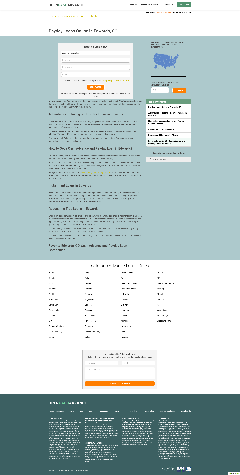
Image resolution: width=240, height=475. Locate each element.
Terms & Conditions (167, 411)
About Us (169, 5)
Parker (124, 331)
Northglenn (126, 326)
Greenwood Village (129, 283)
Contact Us (104, 411)
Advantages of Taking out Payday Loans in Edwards (167, 114)
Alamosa (53, 273)
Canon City (53, 305)
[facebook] (167, 469)
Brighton (52, 294)
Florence (88, 310)
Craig (87, 273)
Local (91, 411)
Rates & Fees (119, 411)
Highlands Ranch (128, 289)
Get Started (184, 5)
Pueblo (160, 273)
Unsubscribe (186, 411)
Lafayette (125, 294)
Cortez (51, 337)
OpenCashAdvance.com (67, 470)
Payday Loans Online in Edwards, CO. (165, 107)
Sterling (160, 289)
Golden (88, 337)
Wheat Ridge (162, 315)
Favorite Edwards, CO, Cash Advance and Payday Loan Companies (166, 142)
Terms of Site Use (122, 81)
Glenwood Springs (93, 331)
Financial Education (56, 411)
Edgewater (89, 294)
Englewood (90, 299)
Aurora (52, 283)
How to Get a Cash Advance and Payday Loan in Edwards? (166, 122)
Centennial (53, 315)
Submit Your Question (120, 384)
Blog (81, 411)
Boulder (52, 289)
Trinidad (160, 299)
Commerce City (55, 331)
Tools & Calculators (149, 5)
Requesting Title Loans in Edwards (163, 135)
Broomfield (53, 299)
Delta (87, 278)
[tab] (168, 159)
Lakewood (125, 299)
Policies (133, 411)
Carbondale (54, 310)
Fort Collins (90, 315)
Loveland (125, 315)
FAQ (72, 411)
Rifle (159, 278)
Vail (158, 305)
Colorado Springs (56, 326)
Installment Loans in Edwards (161, 129)
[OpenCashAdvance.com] (66, 5)
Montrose (125, 321)
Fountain (89, 326)
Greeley (124, 278)
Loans (131, 5)
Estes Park (89, 305)
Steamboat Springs (165, 283)
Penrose (124, 337)
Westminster (162, 310)
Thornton (161, 294)
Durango (88, 289)
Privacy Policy (107, 81)
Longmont (125, 310)
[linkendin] (173, 469)
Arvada (52, 278)
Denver (88, 283)
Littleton (124, 305)
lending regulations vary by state (96, 172)
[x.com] (162, 469)
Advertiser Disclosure (182, 12)
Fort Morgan (90, 321)
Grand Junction (128, 273)
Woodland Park (164, 321)
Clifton (52, 321)
